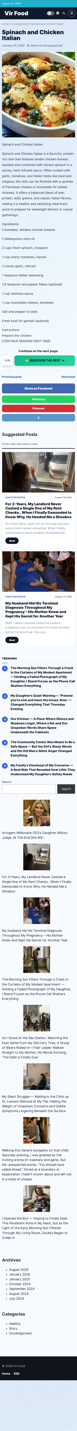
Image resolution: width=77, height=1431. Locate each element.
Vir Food (16, 13)
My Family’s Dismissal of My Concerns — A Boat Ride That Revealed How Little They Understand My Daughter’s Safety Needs (43, 769)
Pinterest (38, 408)
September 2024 (22, 1289)
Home (5, 23)
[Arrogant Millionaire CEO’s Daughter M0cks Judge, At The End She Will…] (36, 813)
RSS (16, 1373)
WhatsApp (38, 399)
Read (12, 540)
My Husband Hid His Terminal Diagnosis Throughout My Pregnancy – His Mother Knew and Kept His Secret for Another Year (35, 609)
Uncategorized (19, 23)
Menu (71, 13)
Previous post (11, 376)
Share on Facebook (38, 388)
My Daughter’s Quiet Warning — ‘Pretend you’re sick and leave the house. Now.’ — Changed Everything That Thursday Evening (42, 702)
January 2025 (19, 1279)
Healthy (15, 1324)
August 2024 (19, 1294)
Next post (68, 376)
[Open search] (63, 13)
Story (13, 1328)
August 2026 (18, 1269)
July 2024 (16, 1298)
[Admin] (57, 13)
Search (6, 782)
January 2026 (19, 1274)
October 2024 (20, 1284)
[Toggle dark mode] (50, 13)
